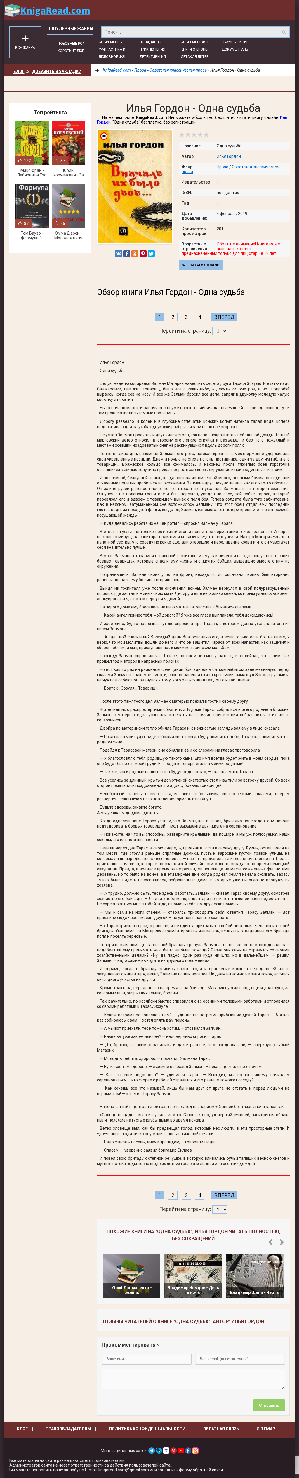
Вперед (224, 317)
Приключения (152, 49)
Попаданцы (151, 42)
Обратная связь (221, 1429)
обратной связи (208, 1469)
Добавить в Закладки (56, 71)
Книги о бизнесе (196, 49)
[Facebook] (126, 253)
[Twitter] (151, 253)
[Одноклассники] (134, 253)
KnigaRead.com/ (47, 10)
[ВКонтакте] (118, 253)
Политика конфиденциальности (147, 1429)
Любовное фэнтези (117, 57)
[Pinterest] (143, 253)
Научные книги (236, 42)
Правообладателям (68, 1429)
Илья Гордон (229, 156)
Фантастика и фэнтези (121, 49)
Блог (19, 71)
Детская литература (200, 57)
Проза (222, 167)
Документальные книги (244, 49)
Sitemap (266, 1429)
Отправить (269, 1405)
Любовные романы (75, 43)
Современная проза (200, 42)
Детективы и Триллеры (161, 57)
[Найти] (283, 32)
